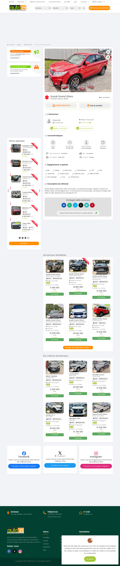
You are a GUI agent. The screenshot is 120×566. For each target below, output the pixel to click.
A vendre (46, 538)
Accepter (90, 559)
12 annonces (85, 123)
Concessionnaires (54, 2)
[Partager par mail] (86, 205)
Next (39, 190)
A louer (45, 541)
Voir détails (54, 294)
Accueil (11, 2)
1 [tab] (20, 238)
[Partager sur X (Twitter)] (81, 205)
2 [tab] (23, 238)
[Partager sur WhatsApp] (69, 205)
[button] (50, 70)
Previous (9, 190)
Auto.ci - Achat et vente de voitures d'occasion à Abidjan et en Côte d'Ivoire (18, 8)
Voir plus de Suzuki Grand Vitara (77, 347)
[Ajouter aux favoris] (108, 52)
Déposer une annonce (37, 2)
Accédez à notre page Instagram (96, 466)
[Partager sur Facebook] (63, 205)
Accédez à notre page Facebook (24, 466)
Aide (75, 2)
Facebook (46, 547)
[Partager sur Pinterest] (92, 205)
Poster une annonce (100, 8)
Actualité (67, 2)
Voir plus (23, 243)
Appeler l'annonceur (60, 128)
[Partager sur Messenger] (75, 205)
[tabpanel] (24, 186)
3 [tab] (25, 238)
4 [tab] (28, 238)
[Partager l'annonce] (108, 57)
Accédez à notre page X (60, 465)
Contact (46, 544)
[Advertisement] (60, 28)
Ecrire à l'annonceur (86, 128)
